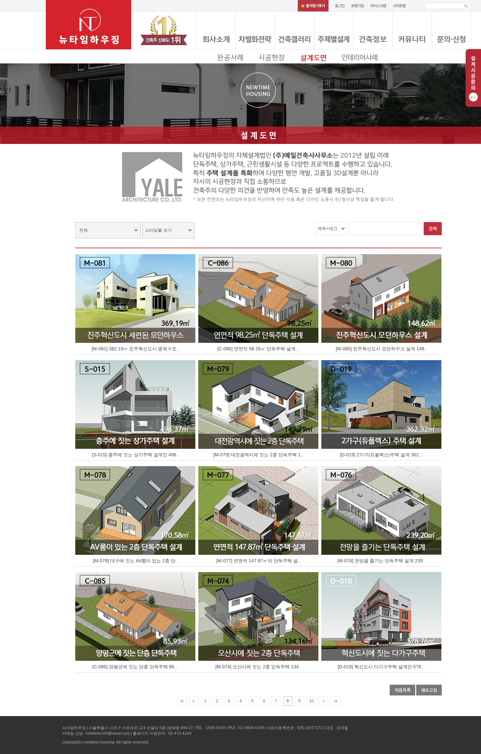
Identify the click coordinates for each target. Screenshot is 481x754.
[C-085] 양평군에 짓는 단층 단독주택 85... (135, 666)
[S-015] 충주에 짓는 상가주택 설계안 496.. (135, 454)
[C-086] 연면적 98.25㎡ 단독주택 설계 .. (258, 348)
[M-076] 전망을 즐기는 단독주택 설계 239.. (381, 560)
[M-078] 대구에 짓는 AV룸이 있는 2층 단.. (135, 560)
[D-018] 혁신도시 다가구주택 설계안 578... (381, 666)
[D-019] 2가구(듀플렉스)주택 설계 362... (381, 454)
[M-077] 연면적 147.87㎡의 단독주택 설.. (258, 560)
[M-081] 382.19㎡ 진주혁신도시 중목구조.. (135, 348)
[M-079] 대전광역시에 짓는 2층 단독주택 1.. (258, 454)
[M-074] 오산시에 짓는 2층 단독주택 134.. (258, 666)
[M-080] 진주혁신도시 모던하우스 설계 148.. (381, 348)
